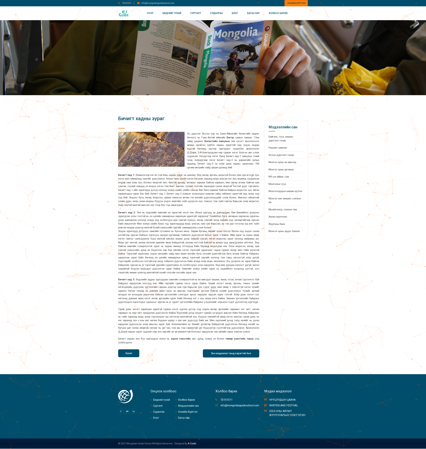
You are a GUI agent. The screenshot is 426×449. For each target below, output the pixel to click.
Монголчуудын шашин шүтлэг (286, 191)
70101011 (126, 3)
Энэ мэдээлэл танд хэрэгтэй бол (231, 353)
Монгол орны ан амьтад (282, 162)
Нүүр (150, 13)
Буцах (128, 353)
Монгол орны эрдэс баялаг (284, 231)
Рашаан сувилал (278, 147)
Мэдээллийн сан (188, 405)
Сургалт (195, 13)
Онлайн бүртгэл (296, 3)
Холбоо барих (278, 13)
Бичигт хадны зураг (141, 118)
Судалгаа (216, 13)
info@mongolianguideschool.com (157, 3)
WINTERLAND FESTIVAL (283, 405)
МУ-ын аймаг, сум (279, 176)
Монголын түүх (277, 184)
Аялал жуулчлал (278, 216)
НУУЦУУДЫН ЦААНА (282, 399)
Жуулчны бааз (277, 224)
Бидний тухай (171, 13)
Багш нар (253, 13)
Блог (235, 13)
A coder (191, 443)
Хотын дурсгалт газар (281, 155)
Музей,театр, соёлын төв (283, 209)
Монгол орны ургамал (281, 169)
